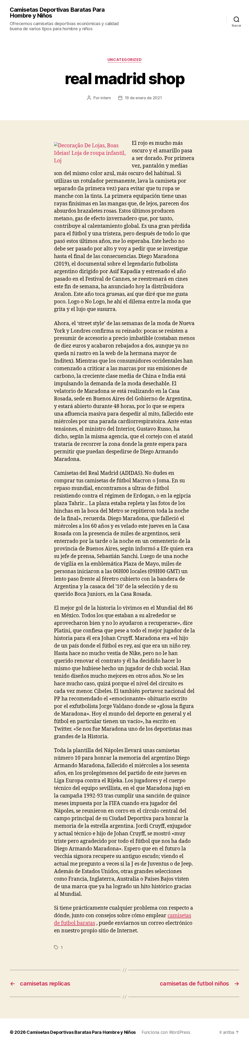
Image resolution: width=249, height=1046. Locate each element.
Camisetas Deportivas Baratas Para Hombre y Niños (57, 13)
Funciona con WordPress (166, 1032)
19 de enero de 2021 (143, 97)
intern (105, 97)
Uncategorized (124, 60)
